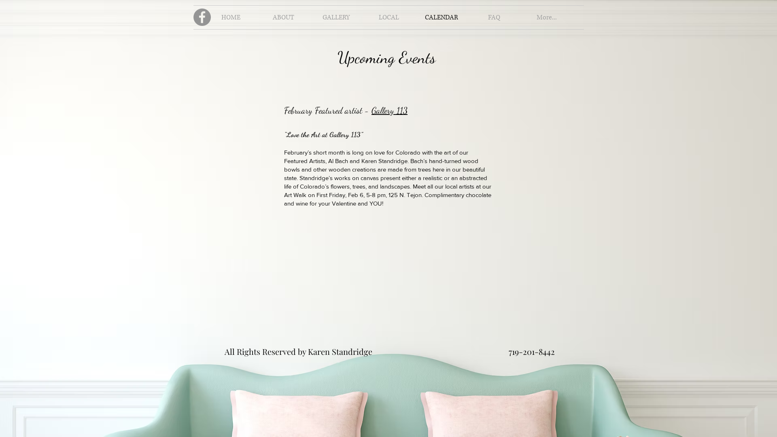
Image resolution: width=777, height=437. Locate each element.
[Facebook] (202, 17)
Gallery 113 (390, 110)
